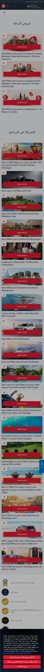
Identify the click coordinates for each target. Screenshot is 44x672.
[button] (22, 666)
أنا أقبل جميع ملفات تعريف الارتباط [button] (22, 657)
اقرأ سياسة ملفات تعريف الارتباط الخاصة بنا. (17, 653)
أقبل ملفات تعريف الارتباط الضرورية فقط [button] (22, 662)
